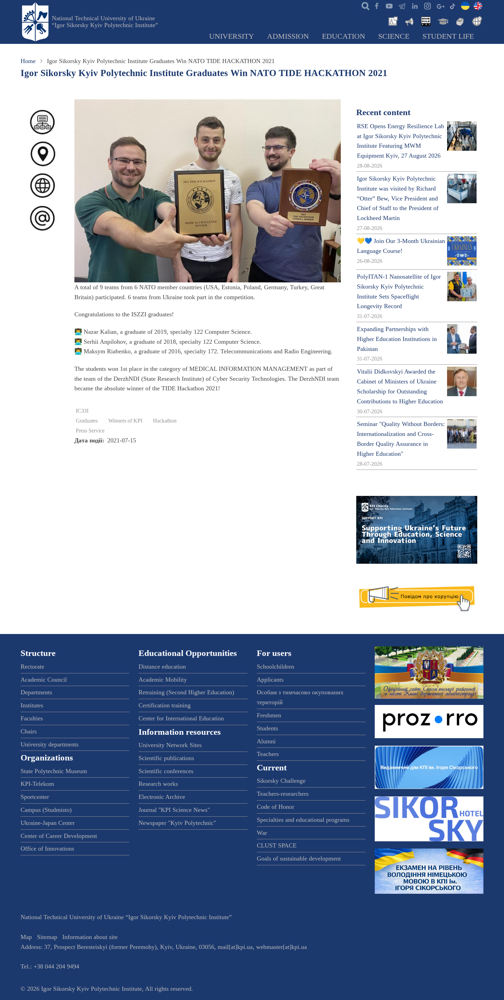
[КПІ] (465, 5)
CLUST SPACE (277, 845)
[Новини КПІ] (392, 20)
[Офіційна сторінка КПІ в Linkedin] (414, 5)
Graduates (87, 421)
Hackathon (165, 421)
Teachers (268, 754)
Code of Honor (275, 806)
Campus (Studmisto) (46, 809)
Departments (36, 692)
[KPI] (477, 5)
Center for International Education (181, 718)
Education (343, 36)
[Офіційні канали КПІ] (401, 5)
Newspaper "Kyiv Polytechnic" (177, 822)
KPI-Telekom (37, 783)
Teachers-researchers (283, 793)
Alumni (266, 741)
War (262, 832)
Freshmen (269, 715)
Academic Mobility (163, 679)
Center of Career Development (59, 835)
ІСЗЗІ (82, 411)
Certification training (165, 705)
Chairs (29, 731)
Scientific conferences (166, 771)
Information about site (90, 937)
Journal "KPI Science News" (174, 809)
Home (28, 61)
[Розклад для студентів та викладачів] (425, 20)
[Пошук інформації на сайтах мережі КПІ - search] (363, 5)
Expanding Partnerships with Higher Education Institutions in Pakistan (397, 339)
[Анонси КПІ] (409, 20)
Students (267, 728)
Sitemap (47, 937)
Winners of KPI (125, 421)
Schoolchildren (275, 666)
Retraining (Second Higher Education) (186, 692)
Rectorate (32, 666)
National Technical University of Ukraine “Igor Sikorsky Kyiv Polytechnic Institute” (105, 21)
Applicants (270, 679)
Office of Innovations (47, 848)
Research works (158, 783)
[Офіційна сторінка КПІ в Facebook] (376, 5)
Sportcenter (35, 796)
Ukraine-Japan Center (48, 822)
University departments (50, 744)
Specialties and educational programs (303, 819)
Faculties (32, 718)
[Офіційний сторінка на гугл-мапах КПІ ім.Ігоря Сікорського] (439, 5)
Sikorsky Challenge (281, 780)
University (231, 36)
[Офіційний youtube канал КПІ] (389, 5)
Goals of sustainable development (299, 858)
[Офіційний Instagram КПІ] (427, 5)
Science (393, 36)
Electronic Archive (162, 796)
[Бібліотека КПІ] (459, 20)
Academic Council (44, 679)
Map (26, 937)
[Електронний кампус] (442, 20)
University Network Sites (170, 745)
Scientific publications (166, 758)
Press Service (90, 431)
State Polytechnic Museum (54, 771)
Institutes (32, 705)
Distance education (162, 666)
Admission (288, 36)
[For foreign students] (476, 20)
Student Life (448, 36)
